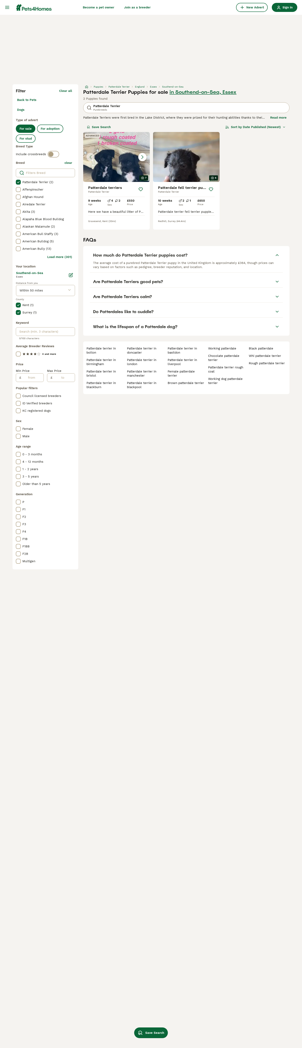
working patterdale (222, 348)
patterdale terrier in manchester (141, 373)
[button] (116, 157)
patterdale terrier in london (141, 362)
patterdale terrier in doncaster (141, 350)
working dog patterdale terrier (225, 381)
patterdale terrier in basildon (182, 350)
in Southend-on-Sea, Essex (202, 92)
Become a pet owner (98, 7)
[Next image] (142, 157)
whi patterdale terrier (265, 356)
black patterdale (261, 348)
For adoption (50, 129)
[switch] (53, 154)
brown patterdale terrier (186, 383)
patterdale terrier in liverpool (182, 362)
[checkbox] (18, 182)
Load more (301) (59, 257)
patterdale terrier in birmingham (101, 362)
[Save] (141, 189)
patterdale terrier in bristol (101, 373)
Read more (278, 117)
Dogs (20, 110)
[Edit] (71, 275)
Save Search (101, 127)
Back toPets (26, 100)
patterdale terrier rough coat (225, 369)
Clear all (65, 91)
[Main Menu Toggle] (7, 7)
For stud (26, 138)
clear (68, 163)
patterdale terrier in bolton (101, 350)
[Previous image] (90, 157)
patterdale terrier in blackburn (101, 385)
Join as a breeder (137, 7)
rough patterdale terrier (267, 363)
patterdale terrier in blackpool (141, 385)
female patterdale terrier (181, 373)
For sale (26, 129)
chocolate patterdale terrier (223, 358)
